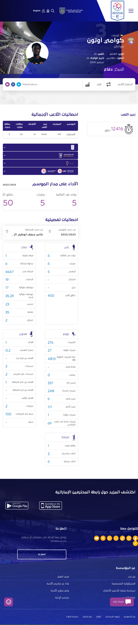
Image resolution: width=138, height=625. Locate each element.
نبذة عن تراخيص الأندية (58, 584)
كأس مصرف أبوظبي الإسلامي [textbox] (24, 234)
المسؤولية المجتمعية (123, 584)
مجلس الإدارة (62, 598)
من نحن (131, 577)
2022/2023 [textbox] (68, 234)
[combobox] (62, 234)
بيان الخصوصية (129, 617)
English (36, 11)
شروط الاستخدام (112, 617)
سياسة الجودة (72, 617)
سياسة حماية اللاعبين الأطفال (119, 591)
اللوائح (98, 617)
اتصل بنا (41, 554)
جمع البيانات (87, 617)
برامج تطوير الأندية (60, 591)
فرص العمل (63, 577)
